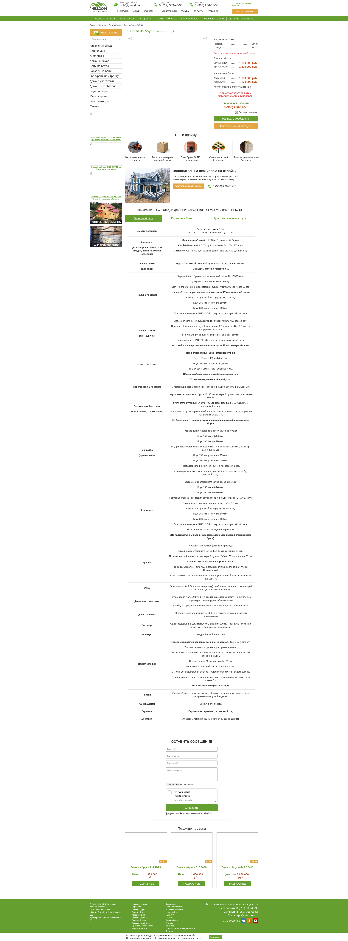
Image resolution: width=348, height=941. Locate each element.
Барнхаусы (127, 18)
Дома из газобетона (241, 18)
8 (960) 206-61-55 (206, 5)
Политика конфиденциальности (180, 928)
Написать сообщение (235, 118)
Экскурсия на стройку (104, 76)
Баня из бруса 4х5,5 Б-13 (237, 867)
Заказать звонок (241, 4)
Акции (136, 11)
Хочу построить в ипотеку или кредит (232, 87)
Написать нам (110, 32)
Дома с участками (102, 81)
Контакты (198, 11)
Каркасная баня (181, 218)
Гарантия (170, 915)
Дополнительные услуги (230, 218)
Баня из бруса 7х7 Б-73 (146, 867)
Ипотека (169, 923)
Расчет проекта (245, 12)
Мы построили (169, 11)
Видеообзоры (99, 91)
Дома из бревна (139, 917)
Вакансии (170, 926)
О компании (123, 11)
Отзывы (185, 11)
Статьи (94, 106)
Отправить (191, 807)
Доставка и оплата (174, 909)
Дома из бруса (166, 18)
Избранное (213, 11)
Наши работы (172, 912)
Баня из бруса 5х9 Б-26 (192, 867)
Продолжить (215, 937)
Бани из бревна (139, 920)
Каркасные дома (105, 18)
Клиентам (148, 11)
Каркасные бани (214, 18)
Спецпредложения (174, 907)
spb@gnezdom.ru (247, 915)
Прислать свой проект (142, 926)
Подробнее (146, 883)
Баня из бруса (143, 218)
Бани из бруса (189, 18)
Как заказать (172, 904)
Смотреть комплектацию (235, 126)
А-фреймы (145, 18)
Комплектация (99, 101)
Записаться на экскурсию (188, 186)
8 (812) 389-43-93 (170, 5)
